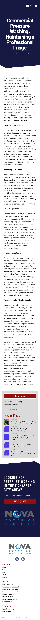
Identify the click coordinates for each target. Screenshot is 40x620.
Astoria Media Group (32, 618)
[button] (31, 5)
